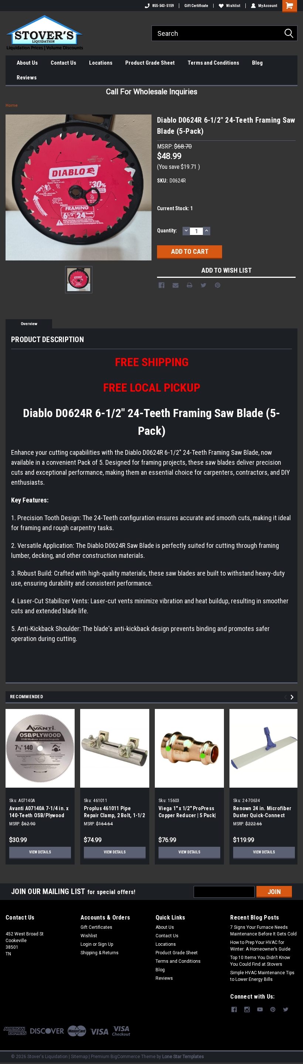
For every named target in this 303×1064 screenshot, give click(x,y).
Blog (257, 62)
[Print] (190, 285)
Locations (100, 62)
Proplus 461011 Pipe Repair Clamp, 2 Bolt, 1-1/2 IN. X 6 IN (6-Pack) (114, 815)
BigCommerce (125, 1056)
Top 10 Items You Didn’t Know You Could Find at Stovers (260, 961)
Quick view (189, 782)
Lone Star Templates (183, 1056)
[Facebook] (161, 285)
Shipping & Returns (100, 952)
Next (293, 697)
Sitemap (79, 1056)
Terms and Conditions (213, 62)
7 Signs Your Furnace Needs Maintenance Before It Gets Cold (263, 931)
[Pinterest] (218, 285)
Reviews (27, 77)
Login (86, 944)
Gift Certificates (96, 927)
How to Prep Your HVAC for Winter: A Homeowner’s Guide (260, 946)
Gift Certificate (196, 6)
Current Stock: (175, 208)
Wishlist (233, 6)
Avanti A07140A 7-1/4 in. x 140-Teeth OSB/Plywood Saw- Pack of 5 (39, 815)
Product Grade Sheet (150, 62)
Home (12, 105)
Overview (29, 323)
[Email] (175, 285)
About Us (27, 62)
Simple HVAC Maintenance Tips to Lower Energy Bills (262, 976)
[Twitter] (204, 285)
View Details (40, 852)
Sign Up (105, 944)
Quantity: (167, 230)
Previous (286, 697)
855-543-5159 (163, 6)
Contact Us (63, 62)
